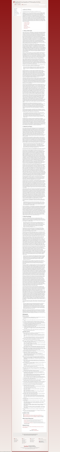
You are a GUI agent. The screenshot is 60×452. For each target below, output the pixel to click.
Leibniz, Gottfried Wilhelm (33, 426)
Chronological (15, 441)
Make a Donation (32, 441)
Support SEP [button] (25, 4)
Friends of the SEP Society (38, 415)
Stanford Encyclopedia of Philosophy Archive (27, 2)
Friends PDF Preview (16, 12)
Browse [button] (16, 4)
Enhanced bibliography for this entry (28, 416)
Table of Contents (16, 439)
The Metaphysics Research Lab (36, 447)
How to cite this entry (26, 414)
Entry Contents (15, 8)
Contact (23, 443)
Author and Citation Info (16, 13)
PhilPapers (35, 416)
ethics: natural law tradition (26, 426)
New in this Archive (16, 440)
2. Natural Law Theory (26, 23)
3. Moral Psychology (26, 24)
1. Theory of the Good (26, 22)
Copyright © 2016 (33, 429)
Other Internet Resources (27, 27)
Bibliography (25, 25)
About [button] (20, 4)
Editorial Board (23, 441)
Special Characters (24, 442)
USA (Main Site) (41, 441)
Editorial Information (24, 439)
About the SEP (23, 440)
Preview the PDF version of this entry (28, 415)
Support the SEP (32, 439)
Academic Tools (15, 11)
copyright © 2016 (31, 447)
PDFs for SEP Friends (32, 440)
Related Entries (26, 28)
